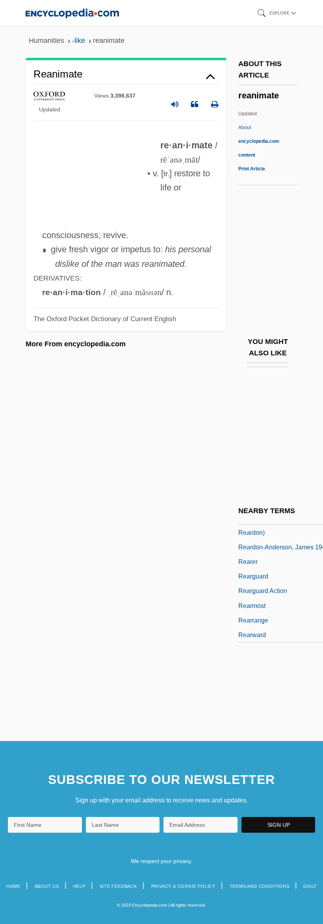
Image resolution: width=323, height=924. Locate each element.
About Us (47, 886)
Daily (310, 886)
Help (79, 886)
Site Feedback (118, 886)
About (258, 141)
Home (13, 886)
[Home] (72, 13)
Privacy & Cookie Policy (183, 886)
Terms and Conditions (260, 886)
